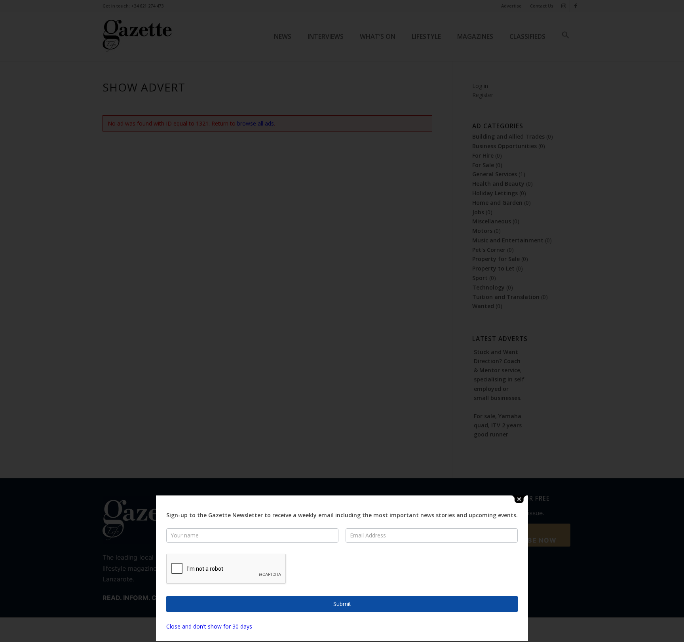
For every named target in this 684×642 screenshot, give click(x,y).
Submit (342, 604)
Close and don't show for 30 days (209, 626)
